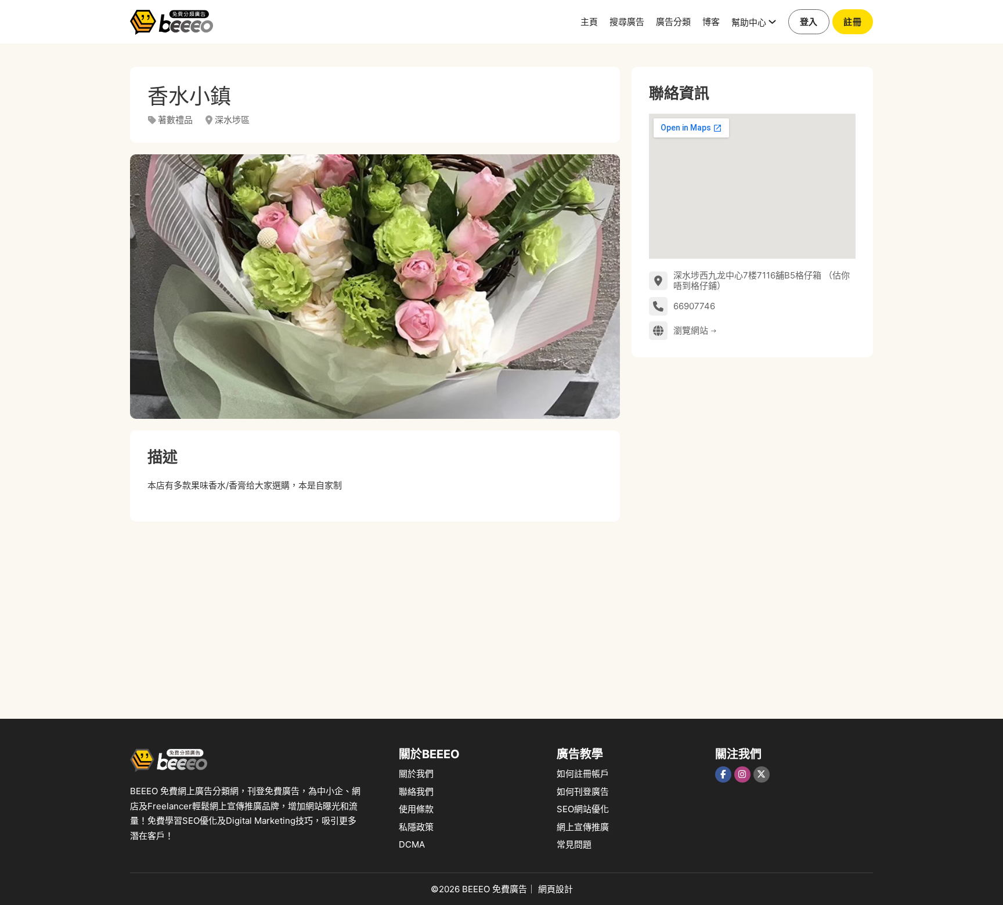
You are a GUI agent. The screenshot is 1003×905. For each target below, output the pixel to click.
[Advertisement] (375, 614)
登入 (809, 21)
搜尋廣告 (626, 21)
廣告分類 (673, 21)
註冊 (852, 21)
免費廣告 (509, 889)
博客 (711, 21)
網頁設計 (555, 889)
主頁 (589, 21)
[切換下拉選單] (772, 21)
